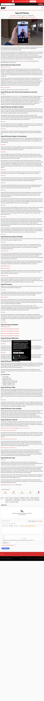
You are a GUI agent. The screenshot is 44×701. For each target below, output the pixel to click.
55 (9, 501)
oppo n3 (10, 497)
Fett (3, 526)
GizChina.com (21, 61)
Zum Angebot (33, 1)
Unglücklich (32, 526)
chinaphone (22, 497)
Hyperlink (9, 526)
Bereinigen (22, 526)
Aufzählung (14, 526)
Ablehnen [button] (15, 352)
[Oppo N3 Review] (22, 32)
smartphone (16, 497)
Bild (11, 526)
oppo (7, 497)
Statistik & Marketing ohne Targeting (21, 357)
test (32, 499)
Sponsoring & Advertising (39, 558)
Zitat (20, 526)
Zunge (30, 526)
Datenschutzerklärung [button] (17, 350)
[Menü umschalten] (42, 7)
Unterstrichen (6, 526)
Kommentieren (5, 548)
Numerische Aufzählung (16, 526)
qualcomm (24, 499)
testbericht (36, 499)
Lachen (27, 526)
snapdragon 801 (17, 499)
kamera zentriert (9, 499)
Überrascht (29, 526)
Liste (18, 526)
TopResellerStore (16, 96)
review (28, 499)
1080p (13, 501)
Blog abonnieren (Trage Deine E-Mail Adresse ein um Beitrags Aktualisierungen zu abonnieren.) (18, 540)
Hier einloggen (39, 521)
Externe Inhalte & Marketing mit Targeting (20, 359)
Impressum (22, 558)
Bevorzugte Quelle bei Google (29, 17)
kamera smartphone (35, 497)
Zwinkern (34, 526)
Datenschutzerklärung (29, 558)
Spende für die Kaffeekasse (15, 17)
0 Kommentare (31, 15)
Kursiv (5, 526)
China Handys (13, 15)
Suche (12, 4)
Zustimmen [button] (21, 352)
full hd (16, 501)
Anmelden (41, 4)
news (7, 501)
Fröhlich (25, 526)
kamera (27, 497)
